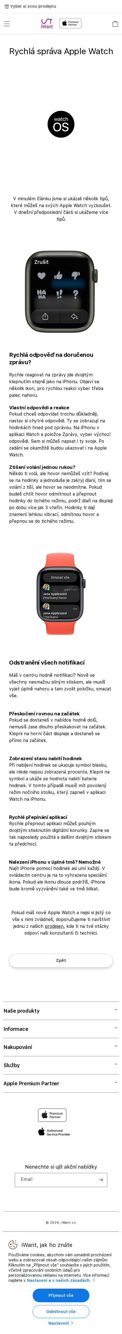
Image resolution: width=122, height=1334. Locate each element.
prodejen (54, 926)
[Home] (48, 23)
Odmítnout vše (61, 1311)
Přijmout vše (61, 1295)
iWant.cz (68, 1223)
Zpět (61, 960)
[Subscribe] (100, 1180)
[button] (7, 24)
